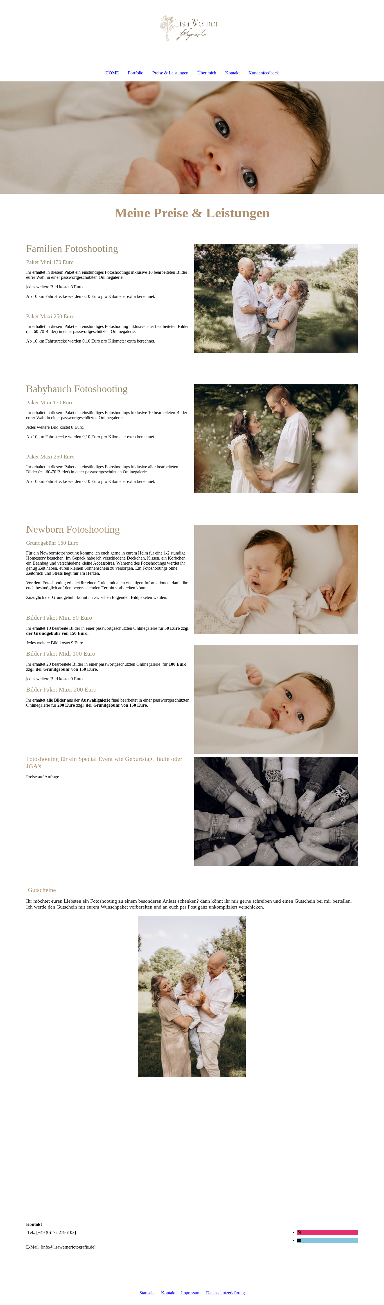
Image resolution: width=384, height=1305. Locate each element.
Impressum (190, 1292)
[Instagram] (299, 1232)
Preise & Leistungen (170, 72)
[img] (192, 30)
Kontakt (232, 72)
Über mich (206, 72)
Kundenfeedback (264, 72)
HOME (112, 72)
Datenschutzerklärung (225, 1292)
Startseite (147, 1292)
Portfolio (135, 72)
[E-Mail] (299, 1240)
